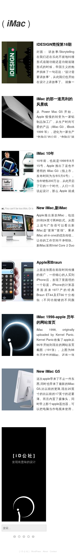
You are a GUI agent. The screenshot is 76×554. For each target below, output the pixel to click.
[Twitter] (28, 537)
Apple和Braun (49, 262)
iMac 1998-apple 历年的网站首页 (55, 319)
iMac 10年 (45, 153)
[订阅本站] (24, 537)
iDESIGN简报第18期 (54, 44)
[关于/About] (14, 537)
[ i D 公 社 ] (24, 455)
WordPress (36, 551)
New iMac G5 (48, 371)
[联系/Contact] (19, 537)
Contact (53, 551)
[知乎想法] (33, 537)
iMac (16, 23)
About (45, 551)
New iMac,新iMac (52, 207)
